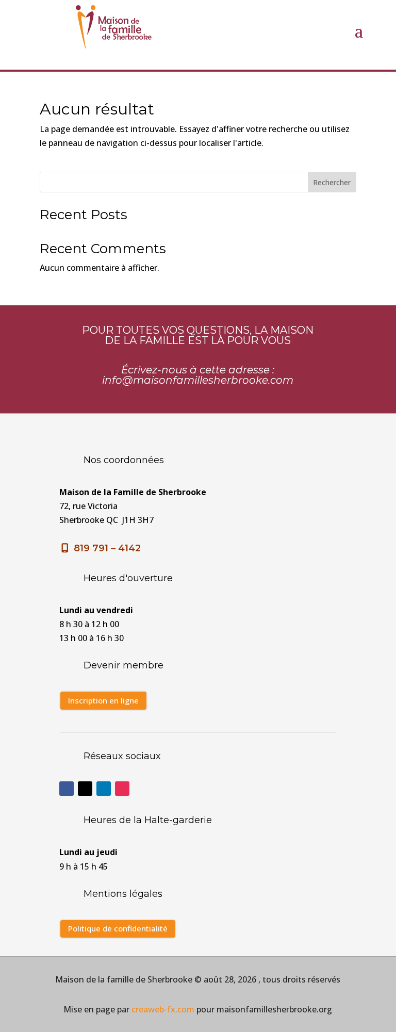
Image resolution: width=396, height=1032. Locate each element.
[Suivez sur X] (85, 788)
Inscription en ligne (103, 700)
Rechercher (332, 182)
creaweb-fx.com (162, 1009)
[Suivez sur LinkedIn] (103, 788)
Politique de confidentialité (118, 928)
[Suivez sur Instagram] (122, 788)
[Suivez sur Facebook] (66, 788)
